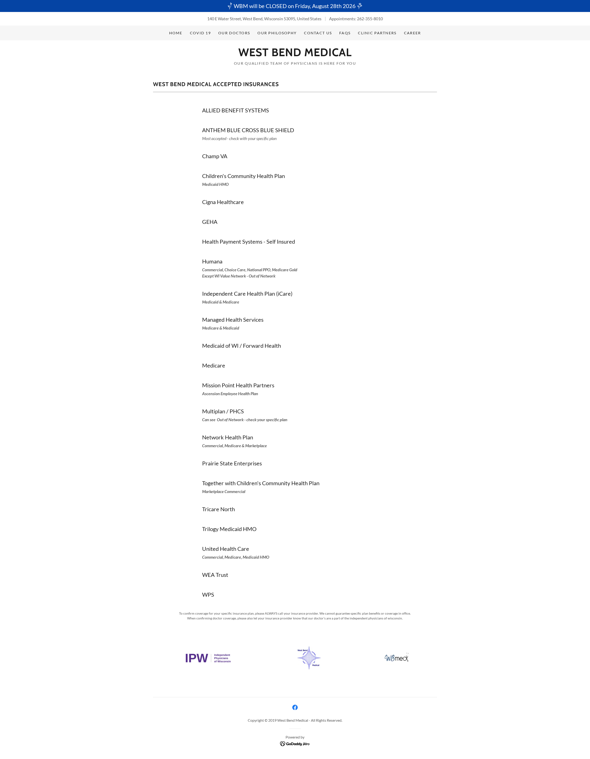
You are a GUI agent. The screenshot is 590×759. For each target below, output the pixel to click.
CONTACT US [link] (318, 33)
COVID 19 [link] (200, 33)
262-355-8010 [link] (370, 18)
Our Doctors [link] (234, 33)
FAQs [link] (345, 33)
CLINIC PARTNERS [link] (377, 33)
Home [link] (176, 33)
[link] (295, 54)
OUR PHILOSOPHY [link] (277, 33)
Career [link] (412, 33)
